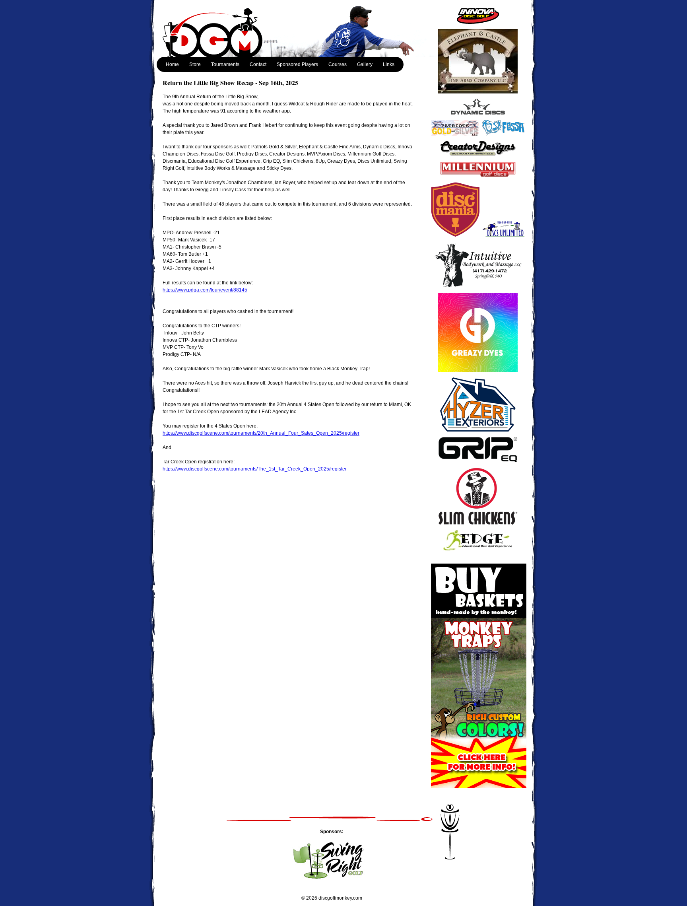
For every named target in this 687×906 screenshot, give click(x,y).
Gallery (365, 64)
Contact (258, 64)
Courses (337, 64)
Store (195, 64)
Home (172, 64)
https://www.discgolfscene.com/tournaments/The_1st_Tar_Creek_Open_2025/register (255, 469)
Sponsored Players (297, 64)
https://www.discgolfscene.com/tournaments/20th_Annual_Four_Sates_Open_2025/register (261, 433)
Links (388, 64)
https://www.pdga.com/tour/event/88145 (205, 290)
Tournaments (225, 64)
